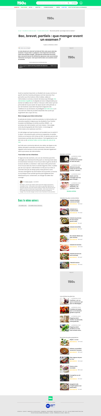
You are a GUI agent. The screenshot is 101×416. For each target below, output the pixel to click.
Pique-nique (24, 7)
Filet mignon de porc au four (76, 358)
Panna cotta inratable (73, 367)
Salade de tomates (75, 245)
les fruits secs (49, 109)
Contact (25, 411)
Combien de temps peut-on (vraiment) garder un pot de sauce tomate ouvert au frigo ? (76, 310)
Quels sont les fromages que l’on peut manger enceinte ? (75, 177)
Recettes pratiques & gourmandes (77, 7)
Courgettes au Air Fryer (75, 376)
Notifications (36, 411)
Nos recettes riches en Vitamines (35, 205)
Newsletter (30, 411)
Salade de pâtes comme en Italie (75, 201)
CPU (66, 411)
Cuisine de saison (48, 7)
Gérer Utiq (66, 412)
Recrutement (50, 411)
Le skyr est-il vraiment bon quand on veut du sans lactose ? (76, 159)
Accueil (19, 30)
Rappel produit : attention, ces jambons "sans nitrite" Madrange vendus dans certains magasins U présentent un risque (76, 186)
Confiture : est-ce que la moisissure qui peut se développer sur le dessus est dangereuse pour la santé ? (76, 302)
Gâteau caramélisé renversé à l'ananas (76, 349)
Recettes (38, 7)
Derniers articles (71, 191)
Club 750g (64, 7)
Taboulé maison (74, 262)
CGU (63, 411)
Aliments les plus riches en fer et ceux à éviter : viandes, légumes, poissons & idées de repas (76, 168)
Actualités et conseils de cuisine (29, 30)
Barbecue (16, 7)
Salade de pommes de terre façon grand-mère (75, 219)
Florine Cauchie (28, 181)
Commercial (43, 411)
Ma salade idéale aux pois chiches (76, 236)
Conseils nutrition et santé (43, 30)
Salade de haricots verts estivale (75, 254)
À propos (19, 411)
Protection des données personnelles (40, 412)
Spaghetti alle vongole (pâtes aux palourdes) (75, 385)
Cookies (51, 412)
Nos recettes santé (22, 205)
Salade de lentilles (75, 227)
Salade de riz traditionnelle (74, 210)
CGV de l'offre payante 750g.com (75, 411)
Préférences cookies (59, 412)
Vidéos (58, 7)
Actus (30, 7)
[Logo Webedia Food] (50, 406)
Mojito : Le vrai (74, 339)
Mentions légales (58, 411)
